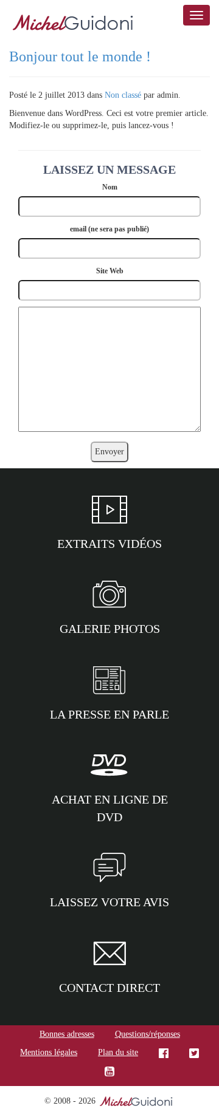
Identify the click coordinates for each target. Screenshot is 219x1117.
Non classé (123, 95)
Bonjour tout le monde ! (80, 56)
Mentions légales (48, 1052)
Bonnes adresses (67, 1034)
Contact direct (109, 987)
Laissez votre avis (109, 902)
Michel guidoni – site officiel (73, 24)
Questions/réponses (147, 1034)
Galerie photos (110, 628)
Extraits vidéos (109, 543)
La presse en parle (109, 714)
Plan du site (118, 1052)
